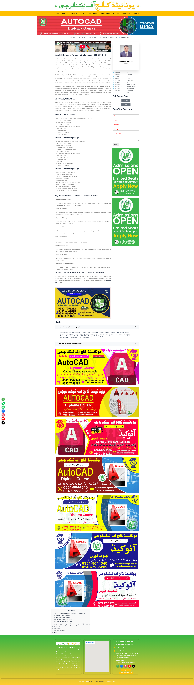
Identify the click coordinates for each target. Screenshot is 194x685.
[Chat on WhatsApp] (3, 407)
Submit (116, 144)
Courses (73, 13)
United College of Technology (97, 681)
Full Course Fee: (57, 628)
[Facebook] (121, 666)
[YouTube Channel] (3, 418)
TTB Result (116, 13)
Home (57, 13)
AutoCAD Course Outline (62, 617)
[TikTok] (3, 422)
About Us (64, 13)
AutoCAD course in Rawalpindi (84, 63)
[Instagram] (3, 415)
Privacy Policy (126, 670)
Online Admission (93, 13)
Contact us (136, 13)
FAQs (54, 632)
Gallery (82, 13)
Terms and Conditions (126, 672)
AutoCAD (66, 118)
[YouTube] (129, 666)
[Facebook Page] (3, 411)
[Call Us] (3, 403)
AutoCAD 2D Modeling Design (63, 619)
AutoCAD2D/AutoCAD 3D (62, 615)
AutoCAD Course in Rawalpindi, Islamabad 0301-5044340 (68, 613)
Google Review (126, 13)
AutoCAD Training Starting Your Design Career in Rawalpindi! (72, 625)
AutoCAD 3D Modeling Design (63, 621)
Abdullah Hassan (57, 627)
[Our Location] (3, 399)
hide (74, 610)
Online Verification (105, 13)
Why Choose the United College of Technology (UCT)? (70, 623)
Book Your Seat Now (58, 630)
